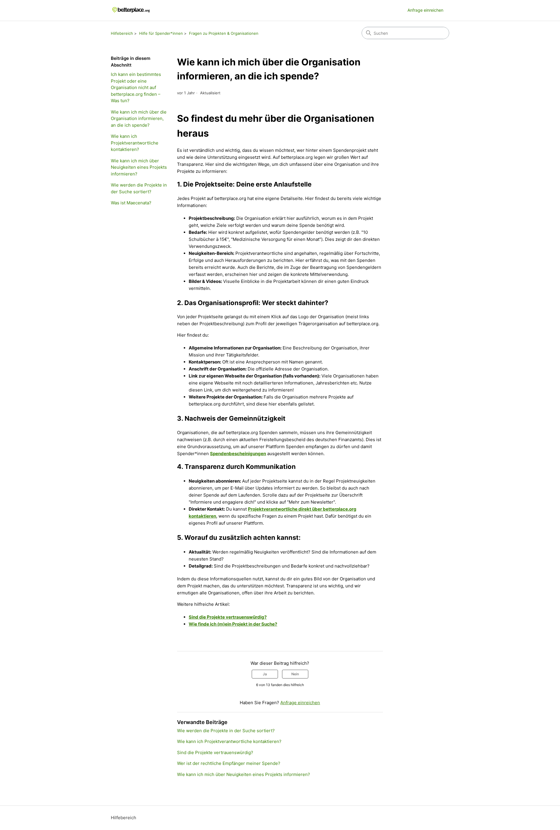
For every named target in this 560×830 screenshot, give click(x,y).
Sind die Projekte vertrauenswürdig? (228, 617)
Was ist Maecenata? (131, 203)
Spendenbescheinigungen (238, 453)
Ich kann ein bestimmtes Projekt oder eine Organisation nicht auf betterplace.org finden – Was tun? (136, 87)
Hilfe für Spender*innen (161, 33)
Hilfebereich (122, 33)
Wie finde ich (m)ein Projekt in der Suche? (233, 624)
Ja (265, 674)
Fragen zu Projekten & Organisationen (223, 33)
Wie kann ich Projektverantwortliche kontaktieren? (134, 142)
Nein (295, 674)
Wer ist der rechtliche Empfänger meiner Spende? (228, 763)
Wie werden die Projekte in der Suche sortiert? (139, 188)
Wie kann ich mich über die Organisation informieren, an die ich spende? (139, 118)
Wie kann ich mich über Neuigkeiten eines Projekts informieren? (139, 167)
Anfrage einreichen (425, 10)
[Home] (131, 10)
